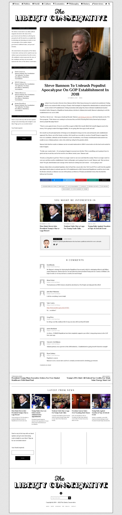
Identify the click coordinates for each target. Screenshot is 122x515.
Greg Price (50, 317)
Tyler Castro (51, 303)
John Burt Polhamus (53, 292)
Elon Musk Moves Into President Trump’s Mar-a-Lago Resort (50, 228)
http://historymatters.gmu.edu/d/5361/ (58, 308)
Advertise (58, 506)
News (80, 97)
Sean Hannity (67, 189)
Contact (73, 506)
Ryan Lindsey (51, 353)
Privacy (67, 506)
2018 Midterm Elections (49, 186)
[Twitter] (106, 4)
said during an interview (85, 117)
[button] (69, 497)
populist (83, 186)
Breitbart (62, 186)
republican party (94, 186)
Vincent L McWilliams (53, 342)
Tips (63, 506)
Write (52, 506)
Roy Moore (104, 186)
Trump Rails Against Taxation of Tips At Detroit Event (100, 413)
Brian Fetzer (51, 280)
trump (85, 189)
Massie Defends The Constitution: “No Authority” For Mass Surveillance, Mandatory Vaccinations (25, 76)
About (47, 506)
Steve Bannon (77, 189)
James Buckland (52, 328)
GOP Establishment (73, 186)
